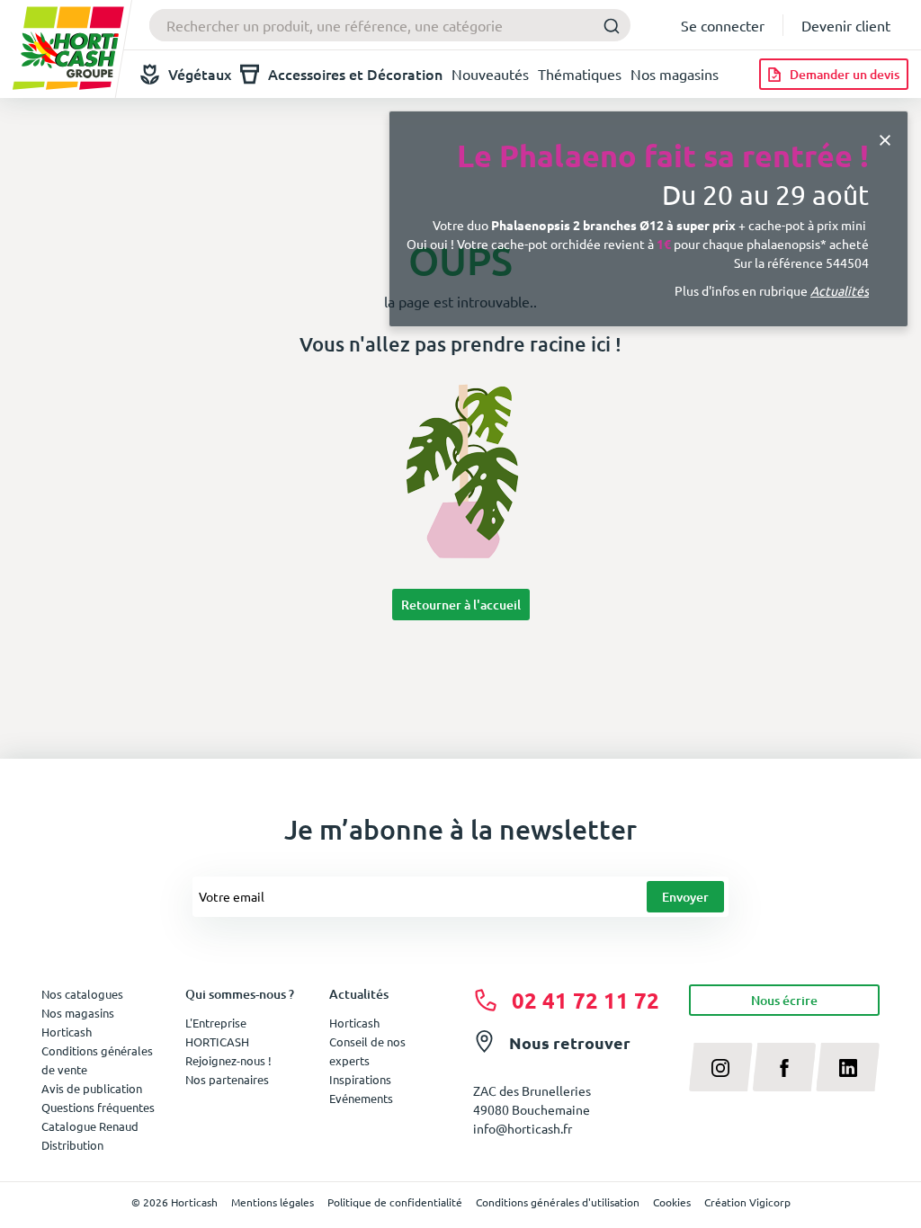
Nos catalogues (82, 993)
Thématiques (579, 74)
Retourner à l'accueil (461, 604)
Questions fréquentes (98, 1107)
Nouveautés (490, 74)
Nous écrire (784, 1000)
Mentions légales (272, 1202)
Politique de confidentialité (394, 1202)
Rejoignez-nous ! (228, 1060)
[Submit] (611, 25)
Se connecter (723, 25)
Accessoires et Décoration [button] (355, 74)
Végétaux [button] (199, 74)
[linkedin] (848, 1067)
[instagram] (721, 1067)
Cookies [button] (672, 1202)
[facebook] (785, 1067)
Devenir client (845, 25)
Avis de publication (91, 1088)
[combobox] (389, 25)
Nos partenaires (227, 1079)
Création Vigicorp (747, 1202)
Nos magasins (674, 74)
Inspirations (360, 1079)
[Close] (885, 138)
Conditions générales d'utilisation (557, 1202)
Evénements (361, 1098)
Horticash (354, 1022)
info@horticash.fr (522, 1128)
